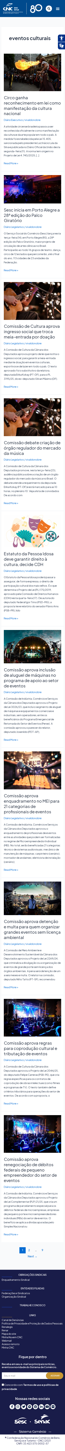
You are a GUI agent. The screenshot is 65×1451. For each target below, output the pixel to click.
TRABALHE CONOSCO (32, 1305)
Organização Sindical (14, 1296)
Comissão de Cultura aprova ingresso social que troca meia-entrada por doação (32, 331)
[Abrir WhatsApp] (56, 1442)
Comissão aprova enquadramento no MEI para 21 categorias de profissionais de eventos (31, 803)
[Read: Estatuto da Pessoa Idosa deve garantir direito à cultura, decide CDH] (32, 530)
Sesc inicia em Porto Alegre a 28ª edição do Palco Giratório (32, 215)
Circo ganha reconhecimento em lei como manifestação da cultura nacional (32, 105)
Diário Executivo (13, 119)
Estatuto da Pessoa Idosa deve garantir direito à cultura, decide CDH (29, 559)
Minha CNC (8, 1347)
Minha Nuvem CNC (12, 1337)
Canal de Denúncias (13, 1319)
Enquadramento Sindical (16, 1279)
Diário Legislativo (14, 226)
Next (32, 1256)
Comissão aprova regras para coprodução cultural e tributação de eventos (30, 1048)
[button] (57, 8)
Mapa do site (9, 1333)
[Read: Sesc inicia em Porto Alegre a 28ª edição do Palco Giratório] (32, 188)
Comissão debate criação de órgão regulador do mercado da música (32, 448)
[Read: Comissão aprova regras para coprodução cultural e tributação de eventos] (32, 1017)
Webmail (7, 1340)
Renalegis (7, 1326)
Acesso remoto (11, 1344)
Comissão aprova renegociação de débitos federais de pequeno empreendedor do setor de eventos (30, 1170)
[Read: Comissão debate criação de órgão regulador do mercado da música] (32, 416)
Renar (5, 1330)
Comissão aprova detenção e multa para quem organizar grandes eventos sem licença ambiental (32, 929)
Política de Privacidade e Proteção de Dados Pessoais (32, 1323)
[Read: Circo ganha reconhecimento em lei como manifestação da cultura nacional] (32, 72)
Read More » (11, 163)
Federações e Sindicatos (16, 1293)
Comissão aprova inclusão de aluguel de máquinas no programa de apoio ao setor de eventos (31, 677)
